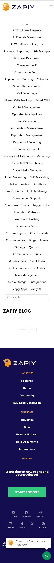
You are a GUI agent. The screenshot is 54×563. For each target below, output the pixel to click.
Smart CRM (43, 100)
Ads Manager (41, 51)
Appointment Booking (19, 79)
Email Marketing (15, 177)
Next (33, 329)
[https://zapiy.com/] (18, 7)
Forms (44, 240)
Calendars (43, 79)
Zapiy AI (36, 289)
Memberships (17, 261)
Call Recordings (27, 93)
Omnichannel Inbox (27, 72)
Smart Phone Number (27, 86)
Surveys (20, 247)
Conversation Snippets (27, 198)
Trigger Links (41, 205)
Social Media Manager (27, 170)
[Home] (27, 23)
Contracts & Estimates (18, 156)
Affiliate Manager (38, 191)
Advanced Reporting (17, 51)
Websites (34, 212)
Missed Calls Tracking (18, 100)
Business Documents (27, 149)
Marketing (43, 156)
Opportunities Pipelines (27, 114)
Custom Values (15, 240)
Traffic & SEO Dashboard (27, 163)
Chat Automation (19, 184)
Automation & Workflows (27, 128)
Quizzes (34, 247)
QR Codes (39, 268)
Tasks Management (27, 275)
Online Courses (19, 268)
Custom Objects (16, 233)
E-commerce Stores (27, 226)
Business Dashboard (27, 58)
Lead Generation (27, 121)
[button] (51, 7)
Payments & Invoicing (27, 142)
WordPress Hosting (27, 219)
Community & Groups (27, 254)
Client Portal (38, 261)
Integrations (38, 282)
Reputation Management (27, 135)
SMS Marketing (39, 177)
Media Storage (17, 282)
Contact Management (27, 107)
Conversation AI (27, 65)
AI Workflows (19, 44)
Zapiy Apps (20, 289)
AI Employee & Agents (27, 30)
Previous (23, 329)
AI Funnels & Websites (27, 37)
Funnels (19, 212)
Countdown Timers (17, 205)
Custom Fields (39, 233)
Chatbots (40, 184)
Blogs (32, 240)
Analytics (37, 44)
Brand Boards (14, 191)
